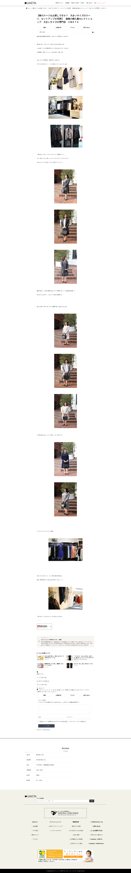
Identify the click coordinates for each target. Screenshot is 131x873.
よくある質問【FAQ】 (96, 830)
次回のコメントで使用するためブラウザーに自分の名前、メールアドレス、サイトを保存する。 (63, 721)
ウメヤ (48, 691)
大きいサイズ (79, 690)
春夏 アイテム (40, 674)
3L (53, 690)
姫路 (72, 690)
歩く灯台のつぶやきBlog (76, 830)
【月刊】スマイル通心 (75, 843)
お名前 (39, 717)
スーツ (50, 690)
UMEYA (39, 691)
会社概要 (35, 826)
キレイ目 (44, 691)
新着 (44, 27)
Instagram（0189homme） (96, 843)
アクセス (72, 27)
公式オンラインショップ (55, 826)
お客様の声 (58, 27)
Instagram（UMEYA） (96, 839)
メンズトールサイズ (55, 830)
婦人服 (58, 690)
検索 (92, 800)
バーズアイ (86, 690)
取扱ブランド (35, 835)
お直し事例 (75, 835)
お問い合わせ (86, 27)
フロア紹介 (34, 830)
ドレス (62, 690)
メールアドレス (69, 717)
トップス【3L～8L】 (42, 677)
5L (70, 690)
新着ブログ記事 (75, 2)
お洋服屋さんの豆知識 (75, 839)
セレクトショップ (43, 690)
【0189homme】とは (96, 822)
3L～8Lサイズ (40, 688)
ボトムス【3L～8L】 (42, 684)
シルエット (54, 691)
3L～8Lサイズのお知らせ (43, 681)
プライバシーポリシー (96, 835)
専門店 (67, 690)
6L (75, 690)
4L (55, 690)
